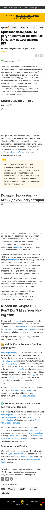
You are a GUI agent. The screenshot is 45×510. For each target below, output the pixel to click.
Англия (12, 489)
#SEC (42, 27)
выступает (19, 247)
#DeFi (13, 27)
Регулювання (15, 48)
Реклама (11, 501)
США (23, 489)
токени (33, 489)
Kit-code (25, 505)
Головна (4, 484)
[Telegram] (41, 505)
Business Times (17, 152)
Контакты (34, 501)
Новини (4, 48)
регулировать (14, 259)
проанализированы (9, 296)
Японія (6, 493)
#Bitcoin (24, 27)
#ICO (33, 27)
